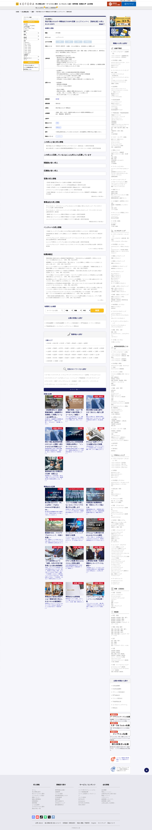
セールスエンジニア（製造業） (118, 667)
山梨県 (49, 351)
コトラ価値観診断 (83, 791)
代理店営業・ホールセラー (117, 160)
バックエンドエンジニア (117, 551)
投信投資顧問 (116, 99)
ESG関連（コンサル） (119, 244)
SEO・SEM (114, 540)
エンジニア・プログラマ (119, 544)
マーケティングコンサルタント (118, 325)
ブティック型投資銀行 (72, 323)
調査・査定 (113, 158)
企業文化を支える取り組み (109, 793)
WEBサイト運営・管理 (116, 527)
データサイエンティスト (117, 580)
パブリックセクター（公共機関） (119, 360)
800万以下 (27, 42)
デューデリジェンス (64, 381)
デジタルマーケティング (117, 535)
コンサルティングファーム (64, 326)
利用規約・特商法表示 (69, 823)
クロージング (73, 384)
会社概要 (104, 790)
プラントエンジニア (116, 658)
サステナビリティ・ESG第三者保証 (119, 249)
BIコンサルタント (115, 278)
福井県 (78, 351)
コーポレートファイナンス (53, 374)
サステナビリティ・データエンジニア (120, 482)
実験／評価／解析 (117, 627)
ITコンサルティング (118, 271)
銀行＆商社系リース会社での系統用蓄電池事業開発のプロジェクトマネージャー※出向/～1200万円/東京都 (73, 148)
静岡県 (90, 351)
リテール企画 (114, 209)
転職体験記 (35, 801)
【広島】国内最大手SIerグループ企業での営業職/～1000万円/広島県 (63, 182)
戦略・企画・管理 (117, 388)
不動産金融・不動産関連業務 (121, 113)
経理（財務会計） (115, 377)
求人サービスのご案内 (38, 793)
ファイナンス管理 (117, 372)
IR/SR (112, 392)
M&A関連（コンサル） (119, 304)
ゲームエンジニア (115, 572)
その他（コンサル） (118, 340)
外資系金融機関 (60, 323)
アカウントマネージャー (117, 512)
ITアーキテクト (114, 280)
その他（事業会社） (116, 414)
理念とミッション (106, 791)
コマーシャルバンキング (119, 179)
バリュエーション (96, 374)
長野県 (61, 351)
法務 (112, 434)
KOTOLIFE (81, 799)
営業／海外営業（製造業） (117, 671)
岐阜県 (84, 351)
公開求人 (27, 25)
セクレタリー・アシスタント (118, 401)
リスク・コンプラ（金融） (120, 137)
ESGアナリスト (115, 65)
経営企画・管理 (117, 488)
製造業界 (57, 799)
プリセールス (114, 510)
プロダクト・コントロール (117, 382)
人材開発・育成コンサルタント (118, 291)
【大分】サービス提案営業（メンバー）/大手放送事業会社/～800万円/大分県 (66, 185)
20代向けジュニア (60, 803)
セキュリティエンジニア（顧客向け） (120, 570)
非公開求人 (32, 25)
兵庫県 (102, 351)
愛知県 (74, 343)
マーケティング (115, 393)
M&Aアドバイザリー (116, 306)
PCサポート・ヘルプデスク (117, 525)
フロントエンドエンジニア (117, 550)
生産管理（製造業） (116, 650)
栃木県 (96, 348)
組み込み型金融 (115, 218)
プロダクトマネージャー (117, 411)
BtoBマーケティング (116, 395)
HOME (17, 11)
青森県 (55, 348)
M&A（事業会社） (115, 412)
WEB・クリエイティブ (119, 530)
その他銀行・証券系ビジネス (121, 201)
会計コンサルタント (116, 298)
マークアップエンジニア (117, 532)
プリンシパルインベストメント (118, 88)
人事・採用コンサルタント (117, 290)
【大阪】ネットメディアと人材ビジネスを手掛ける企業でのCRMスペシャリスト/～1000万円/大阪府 (72, 231)
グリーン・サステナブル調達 (118, 657)
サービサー (113, 223)
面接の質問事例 (36, 799)
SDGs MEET (81, 804)
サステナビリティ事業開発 (117, 368)
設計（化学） (114, 643)
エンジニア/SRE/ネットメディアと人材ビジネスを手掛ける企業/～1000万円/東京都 (67, 242)
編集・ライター (115, 602)
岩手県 (61, 348)
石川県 (73, 351)
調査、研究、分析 (117, 330)
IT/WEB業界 (58, 797)
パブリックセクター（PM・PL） (119, 464)
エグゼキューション (63, 378)
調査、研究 (113, 332)
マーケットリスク (115, 142)
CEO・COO (114, 445)
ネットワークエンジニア (117, 567)
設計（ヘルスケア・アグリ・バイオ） (120, 645)
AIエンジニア (114, 477)
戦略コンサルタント (116, 258)
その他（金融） (117, 221)
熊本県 (84, 357)
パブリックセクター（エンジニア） (119, 465)
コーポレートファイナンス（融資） (119, 181)
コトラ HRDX (82, 797)
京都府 (49, 354)
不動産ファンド (115, 95)
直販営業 (113, 161)
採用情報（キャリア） (108, 799)
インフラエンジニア (116, 566)
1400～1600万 (28, 48)
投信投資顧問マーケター (117, 109)
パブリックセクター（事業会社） (119, 354)
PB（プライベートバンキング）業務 (119, 194)
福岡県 (86, 343)
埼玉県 (62, 343)
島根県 (80, 354)
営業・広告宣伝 (117, 592)
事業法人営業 (114, 193)
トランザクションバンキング (118, 185)
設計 (114, 638)
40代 (33, 28)
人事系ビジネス (117, 417)
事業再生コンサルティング (120, 266)
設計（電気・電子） (116, 640)
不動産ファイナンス (116, 115)
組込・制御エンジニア (116, 574)
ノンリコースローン (62, 384)
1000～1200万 (28, 45)
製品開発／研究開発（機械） (118, 619)
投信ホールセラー (115, 103)
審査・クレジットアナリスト (118, 186)
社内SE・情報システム (119, 520)
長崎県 (78, 357)
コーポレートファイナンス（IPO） (119, 80)
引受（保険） (114, 157)
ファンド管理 (114, 108)
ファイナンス (94, 381)
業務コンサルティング (119, 261)
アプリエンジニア (115, 575)
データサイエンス (117, 578)
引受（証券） (114, 208)
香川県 (55, 357)
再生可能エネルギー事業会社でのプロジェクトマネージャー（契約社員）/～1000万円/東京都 (70, 146)
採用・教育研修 (115, 422)
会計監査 (113, 385)
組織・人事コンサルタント (117, 288)
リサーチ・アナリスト (116, 175)
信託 (112, 203)
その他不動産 (114, 134)
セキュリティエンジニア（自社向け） (120, 440)
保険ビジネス (116, 150)
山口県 (97, 354)
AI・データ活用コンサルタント (118, 283)
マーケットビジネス (118, 166)
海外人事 (113, 425)
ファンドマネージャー (116, 101)
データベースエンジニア (117, 562)
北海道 (49, 348)
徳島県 (49, 357)
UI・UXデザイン (115, 541)
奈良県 (61, 354)
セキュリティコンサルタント (118, 318)
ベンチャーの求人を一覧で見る (95, 248)
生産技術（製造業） (116, 652)
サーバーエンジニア (116, 569)
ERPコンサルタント (116, 275)
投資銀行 (74, 381)
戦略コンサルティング (119, 256)
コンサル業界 (59, 793)
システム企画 (114, 495)
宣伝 (112, 604)
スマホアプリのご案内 (38, 806)
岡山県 (86, 354)
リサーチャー (114, 336)
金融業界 (57, 791)
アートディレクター (116, 596)
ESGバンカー (114, 67)
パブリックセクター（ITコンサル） (119, 241)
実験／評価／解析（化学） (117, 632)
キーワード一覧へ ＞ (75, 389)
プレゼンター (114, 106)
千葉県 (68, 343)
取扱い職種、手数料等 (83, 823)
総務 (112, 399)
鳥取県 (74, 354)
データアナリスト (115, 584)
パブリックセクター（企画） (121, 352)
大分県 (90, 357)
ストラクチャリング (51, 378)
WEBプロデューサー (116, 533)
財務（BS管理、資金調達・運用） (119, 380)
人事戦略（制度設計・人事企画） (119, 421)
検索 (97, 310)
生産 (114, 648)
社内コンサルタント (116, 494)
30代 (30, 28)
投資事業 (115, 86)
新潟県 (55, 351)
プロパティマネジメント (117, 119)
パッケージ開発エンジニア (117, 547)
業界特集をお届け (60, 790)
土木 (112, 132)
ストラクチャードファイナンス (118, 82)
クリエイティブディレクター (118, 598)
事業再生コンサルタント (117, 268)
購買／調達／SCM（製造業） (118, 653)
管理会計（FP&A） (115, 378)
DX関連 (115, 470)
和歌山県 (67, 354)
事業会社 (58, 127)
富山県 (67, 351)
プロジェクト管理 (117, 498)
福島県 (84, 348)
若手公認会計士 (59, 801)
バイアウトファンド (78, 374)
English (134, 0)
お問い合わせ (39, 823)
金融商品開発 (114, 176)
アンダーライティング (93, 378)
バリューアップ (66, 374)
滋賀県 (55, 354)
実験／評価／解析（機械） (117, 630)
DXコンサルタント (115, 281)
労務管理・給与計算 (116, 424)
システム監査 (114, 432)
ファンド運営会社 (95, 323)
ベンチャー (59, 136)
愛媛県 (61, 357)
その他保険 (113, 163)
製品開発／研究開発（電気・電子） (119, 617)
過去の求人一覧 (36, 808)
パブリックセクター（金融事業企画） (120, 55)
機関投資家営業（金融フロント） (119, 198)
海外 (61, 361)
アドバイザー (49, 381)
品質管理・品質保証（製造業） (118, 655)
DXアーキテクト (115, 475)
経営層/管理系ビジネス (61, 795)
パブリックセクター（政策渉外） (119, 359)
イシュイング (114, 216)
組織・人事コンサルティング (121, 286)
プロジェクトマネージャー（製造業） (120, 660)
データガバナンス (115, 582)
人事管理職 (113, 419)
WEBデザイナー (115, 537)
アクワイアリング (115, 214)
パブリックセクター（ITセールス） (119, 467)
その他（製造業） (115, 661)
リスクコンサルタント (116, 313)
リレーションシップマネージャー (119, 183)
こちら (30, 69)
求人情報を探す (25, 11)
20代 (26, 28)
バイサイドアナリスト (116, 105)
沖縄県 (56, 361)
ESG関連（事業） (117, 363)
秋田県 (73, 348)
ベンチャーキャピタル (116, 96)
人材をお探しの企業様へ (125, 0)
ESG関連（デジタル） (119, 480)
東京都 (57, 99)
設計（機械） (114, 642)
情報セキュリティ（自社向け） (118, 437)
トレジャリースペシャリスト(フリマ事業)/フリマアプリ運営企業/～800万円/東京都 (67, 219)
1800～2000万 (28, 52)
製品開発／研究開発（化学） (118, 620)
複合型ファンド (115, 93)
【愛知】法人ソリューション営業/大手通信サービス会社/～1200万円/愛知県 (65, 216)
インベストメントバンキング (121, 70)
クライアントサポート (116, 409)
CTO (112, 491)
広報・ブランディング (116, 606)
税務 (112, 383)
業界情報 (34, 803)
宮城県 (67, 348)
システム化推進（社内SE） (117, 524)
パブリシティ (105, 797)
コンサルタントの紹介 (38, 795)
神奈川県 (55, 343)
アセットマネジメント (116, 118)
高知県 (67, 357)
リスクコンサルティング (119, 311)
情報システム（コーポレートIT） (119, 522)
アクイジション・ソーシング (118, 116)
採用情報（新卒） (106, 801)
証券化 (87, 374)
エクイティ (86, 381)
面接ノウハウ (35, 797)
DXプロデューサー (115, 472)
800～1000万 (27, 44)
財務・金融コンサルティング (121, 294)
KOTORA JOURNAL (84, 803)
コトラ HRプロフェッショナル (86, 790)
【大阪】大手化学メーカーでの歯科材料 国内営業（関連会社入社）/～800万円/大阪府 (68, 187)
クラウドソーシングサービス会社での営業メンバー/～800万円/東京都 (64, 189)
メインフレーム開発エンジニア (118, 548)
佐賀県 (73, 357)
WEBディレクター (115, 538)
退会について (111, 823)
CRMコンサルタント (116, 276)
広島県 (92, 354)
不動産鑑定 (113, 121)
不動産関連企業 (50, 326)
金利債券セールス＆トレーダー (118, 171)
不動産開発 (113, 123)
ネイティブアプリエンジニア (118, 561)
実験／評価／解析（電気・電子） (119, 629)
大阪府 (80, 343)
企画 (112, 398)
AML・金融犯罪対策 (116, 147)
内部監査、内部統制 (116, 430)
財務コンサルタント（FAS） (118, 296)
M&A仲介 (113, 308)
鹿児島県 (49, 361)
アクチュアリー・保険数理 (117, 152)
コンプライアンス (115, 435)
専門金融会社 (84, 323)
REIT (56, 381)
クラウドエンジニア (116, 559)
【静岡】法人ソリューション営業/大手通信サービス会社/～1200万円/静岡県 (65, 214)
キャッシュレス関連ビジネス (121, 212)
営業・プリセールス (118, 505)
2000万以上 (27, 53)
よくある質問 (35, 804)
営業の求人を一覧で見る (97, 196)
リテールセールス (115, 196)
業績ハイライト (106, 795)
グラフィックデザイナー (117, 594)
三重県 (96, 351)
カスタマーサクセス (116, 517)
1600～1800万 (28, 50)
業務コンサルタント (116, 263)
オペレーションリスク (116, 144)
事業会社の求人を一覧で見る (96, 221)
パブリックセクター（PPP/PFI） (119, 57)
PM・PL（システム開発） (117, 500)
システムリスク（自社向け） (118, 438)
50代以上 (27, 30)
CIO (112, 492)
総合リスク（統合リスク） (117, 139)
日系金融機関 (49, 323)
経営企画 (113, 390)
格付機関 (113, 224)
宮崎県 (96, 357)
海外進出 (115, 448)
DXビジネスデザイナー (116, 474)
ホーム (34, 790)
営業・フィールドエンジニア (121, 664)
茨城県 (90, 348)
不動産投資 (82, 378)
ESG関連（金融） (117, 60)
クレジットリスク (115, 140)
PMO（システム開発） (116, 502)
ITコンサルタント (115, 273)
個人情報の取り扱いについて (53, 823)
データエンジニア (115, 564)
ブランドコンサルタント (117, 326)
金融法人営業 (114, 191)
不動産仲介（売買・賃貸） (117, 130)
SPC (80, 381)
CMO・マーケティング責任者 (118, 396)
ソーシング (74, 378)
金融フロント (116, 189)
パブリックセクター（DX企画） (118, 462)
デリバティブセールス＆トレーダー (119, 173)
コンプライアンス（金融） (117, 145)
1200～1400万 (28, 47)
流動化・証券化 (115, 83)
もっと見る (100, 300)
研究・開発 (116, 615)
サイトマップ (101, 823)
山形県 (78, 348)
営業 (33, 11)
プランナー (113, 599)
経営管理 (115, 443)
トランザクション (50, 384)
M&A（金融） (114, 72)
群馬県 (102, 348)
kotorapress (81, 801)
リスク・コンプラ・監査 (119, 428)
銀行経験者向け (59, 804)
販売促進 (113, 607)
